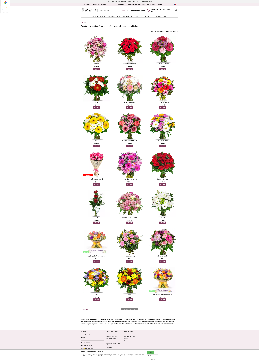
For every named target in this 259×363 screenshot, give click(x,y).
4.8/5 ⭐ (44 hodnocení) (87, 348)
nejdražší (175, 31)
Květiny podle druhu (114, 16)
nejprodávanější (159, 31)
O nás (129, 4)
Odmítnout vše (151, 359)
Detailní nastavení (152, 356)
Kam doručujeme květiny (139, 4)
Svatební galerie (122, 4)
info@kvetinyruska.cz (100, 4)
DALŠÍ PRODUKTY (129, 309)
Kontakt (159, 4)
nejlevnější (168, 31)
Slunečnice (138, 16)
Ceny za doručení (151, 4)
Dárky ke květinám (162, 16)
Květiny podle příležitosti (98, 16)
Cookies (126, 338)
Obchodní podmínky (110, 334)
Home (83, 22)
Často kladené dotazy (111, 338)
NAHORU (85, 309)
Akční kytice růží (128, 16)
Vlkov (89, 22)
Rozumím (150, 352)
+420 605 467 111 (87, 4)
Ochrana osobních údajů (111, 336)
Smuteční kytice (149, 16)
